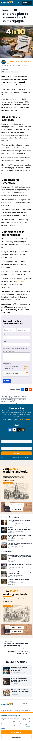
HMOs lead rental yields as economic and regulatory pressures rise (19, 669)
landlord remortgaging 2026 (9, 400)
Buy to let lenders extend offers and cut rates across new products (19, 680)
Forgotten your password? (21, 457)
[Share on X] (26, 389)
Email (5, 341)
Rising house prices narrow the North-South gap (17, 652)
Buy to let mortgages (14, 396)
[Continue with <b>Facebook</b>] (10, 429)
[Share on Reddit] (30, 389)
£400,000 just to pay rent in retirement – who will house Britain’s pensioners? (20, 528)
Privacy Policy (7, 363)
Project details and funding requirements (15, 348)
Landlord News (15, 72)
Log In (16, 453)
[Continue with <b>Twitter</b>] (19, 429)
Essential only (16, 737)
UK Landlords (11, 401)
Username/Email (6, 439)
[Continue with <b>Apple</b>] (14, 429)
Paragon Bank (6, 85)
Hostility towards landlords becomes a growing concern (20, 543)
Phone (5, 334)
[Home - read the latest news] (9, 2)
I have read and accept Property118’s (16, 367)
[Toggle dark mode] (19, 3)
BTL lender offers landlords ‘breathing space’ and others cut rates (20, 691)
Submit (6, 381)
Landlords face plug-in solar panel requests (18, 580)
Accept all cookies (16, 732)
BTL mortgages (6, 72)
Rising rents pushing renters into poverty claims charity (16, 645)
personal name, (21, 281)
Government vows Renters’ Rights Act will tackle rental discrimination (19, 521)
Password (4, 445)
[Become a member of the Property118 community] (16, 483)
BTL (6, 396)
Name (5, 327)
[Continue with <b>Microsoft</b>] (23, 429)
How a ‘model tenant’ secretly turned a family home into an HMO (19, 536)
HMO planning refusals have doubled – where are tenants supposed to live (20, 565)
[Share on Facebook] (22, 389)
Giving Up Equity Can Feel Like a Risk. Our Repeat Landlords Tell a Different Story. (19, 556)
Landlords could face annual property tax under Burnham (19, 572)
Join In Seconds (24, 420)
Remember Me (7, 457)
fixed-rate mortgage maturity (17, 398)
